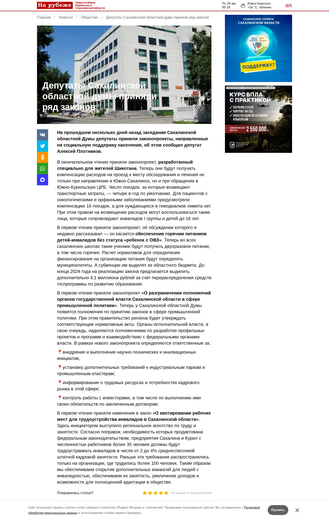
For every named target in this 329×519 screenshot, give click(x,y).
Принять (278, 510)
